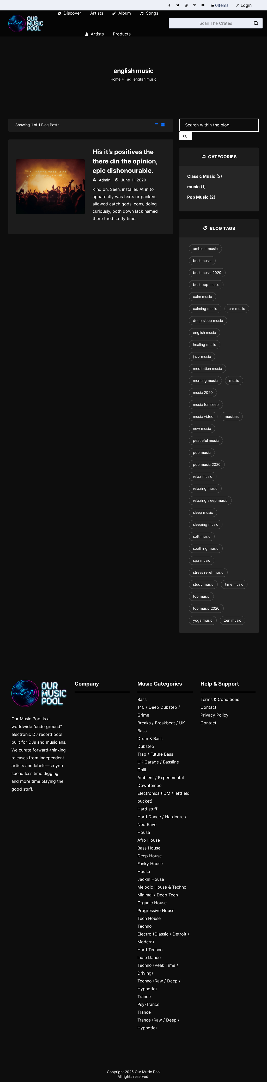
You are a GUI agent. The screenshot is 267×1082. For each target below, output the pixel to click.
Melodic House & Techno (161, 887)
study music (203, 584)
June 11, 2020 (133, 180)
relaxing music (205, 488)
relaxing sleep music (210, 500)
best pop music (206, 284)
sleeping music (205, 524)
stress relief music (208, 572)
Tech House (149, 918)
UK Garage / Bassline (158, 762)
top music (201, 596)
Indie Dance (149, 957)
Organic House (152, 902)
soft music (201, 536)
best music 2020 (207, 272)
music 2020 (203, 392)
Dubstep (145, 746)
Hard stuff (147, 808)
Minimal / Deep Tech (157, 894)
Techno (144, 926)
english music (204, 332)
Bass (142, 699)
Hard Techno (150, 949)
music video (203, 416)
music (193, 186)
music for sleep (206, 404)
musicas (232, 416)
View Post (50, 186)
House (143, 832)
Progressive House (155, 910)
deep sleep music (208, 320)
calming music (205, 308)
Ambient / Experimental (160, 777)
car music (237, 308)
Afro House (148, 840)
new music (202, 428)
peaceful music (206, 440)
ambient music (205, 248)
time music (234, 584)
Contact (208, 707)
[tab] (157, 125)
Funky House (150, 863)
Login (245, 5)
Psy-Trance (148, 1004)
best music (202, 260)
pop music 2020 (207, 464)
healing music (204, 344)
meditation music (207, 368)
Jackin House (150, 879)
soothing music (206, 548)
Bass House (148, 848)
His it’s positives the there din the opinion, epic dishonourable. (125, 161)
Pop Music (197, 197)
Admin (104, 180)
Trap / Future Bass (155, 754)
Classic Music (201, 176)
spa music (201, 560)
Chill (141, 769)
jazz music (202, 356)
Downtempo (149, 785)
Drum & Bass (149, 738)
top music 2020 (206, 608)
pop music (202, 452)
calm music (202, 296)
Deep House (149, 855)
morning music (205, 380)
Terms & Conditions (220, 699)
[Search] (256, 23)
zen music (232, 620)
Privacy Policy (214, 715)
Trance (144, 996)
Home (115, 79)
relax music (202, 476)
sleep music (203, 512)
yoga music (203, 620)
